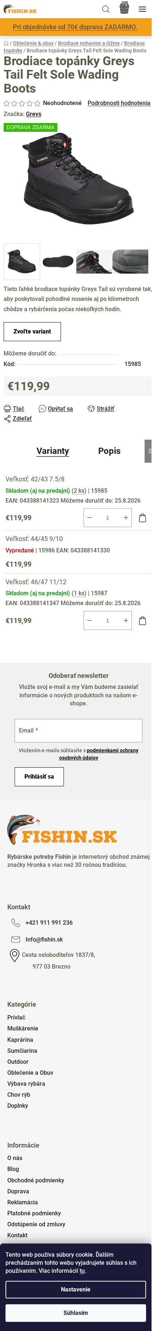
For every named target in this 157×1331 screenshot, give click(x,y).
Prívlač (16, 1017)
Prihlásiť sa (39, 776)
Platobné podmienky (34, 1213)
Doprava (18, 1191)
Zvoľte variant (32, 331)
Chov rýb (18, 1094)
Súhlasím (76, 1312)
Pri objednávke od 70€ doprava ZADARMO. (75, 27)
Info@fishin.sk (44, 939)
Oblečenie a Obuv (30, 1072)
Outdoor (17, 1061)
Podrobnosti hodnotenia (119, 103)
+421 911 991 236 (49, 922)
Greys (33, 114)
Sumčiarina (22, 1050)
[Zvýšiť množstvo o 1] (125, 517)
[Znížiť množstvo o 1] (89, 517)
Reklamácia (22, 1202)
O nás (14, 1158)
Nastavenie (76, 1289)
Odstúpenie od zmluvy (36, 1224)
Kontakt (17, 1235)
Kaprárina (20, 1039)
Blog (13, 1169)
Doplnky (17, 1105)
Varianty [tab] (53, 451)
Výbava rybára (26, 1083)
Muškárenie (22, 1028)
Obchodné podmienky (35, 1180)
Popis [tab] (109, 451)
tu (82, 1270)
